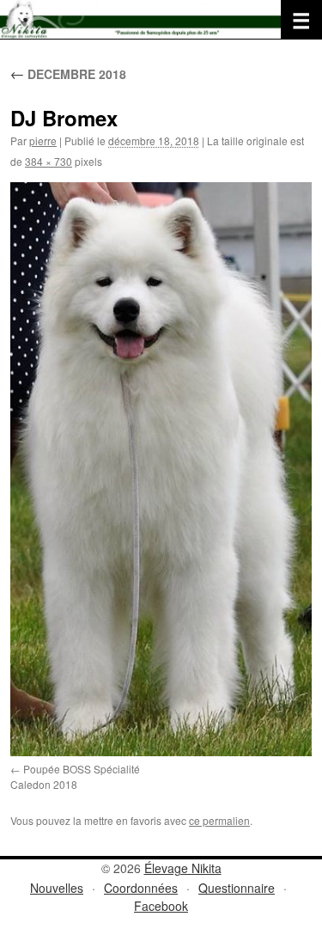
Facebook (161, 905)
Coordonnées (141, 887)
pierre (43, 140)
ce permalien (219, 820)
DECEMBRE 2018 (68, 73)
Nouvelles (56, 887)
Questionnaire (236, 887)
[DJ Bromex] (161, 468)
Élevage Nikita (183, 868)
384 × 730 (48, 161)
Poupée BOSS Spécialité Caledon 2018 (75, 776)
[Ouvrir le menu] (301, 20)
